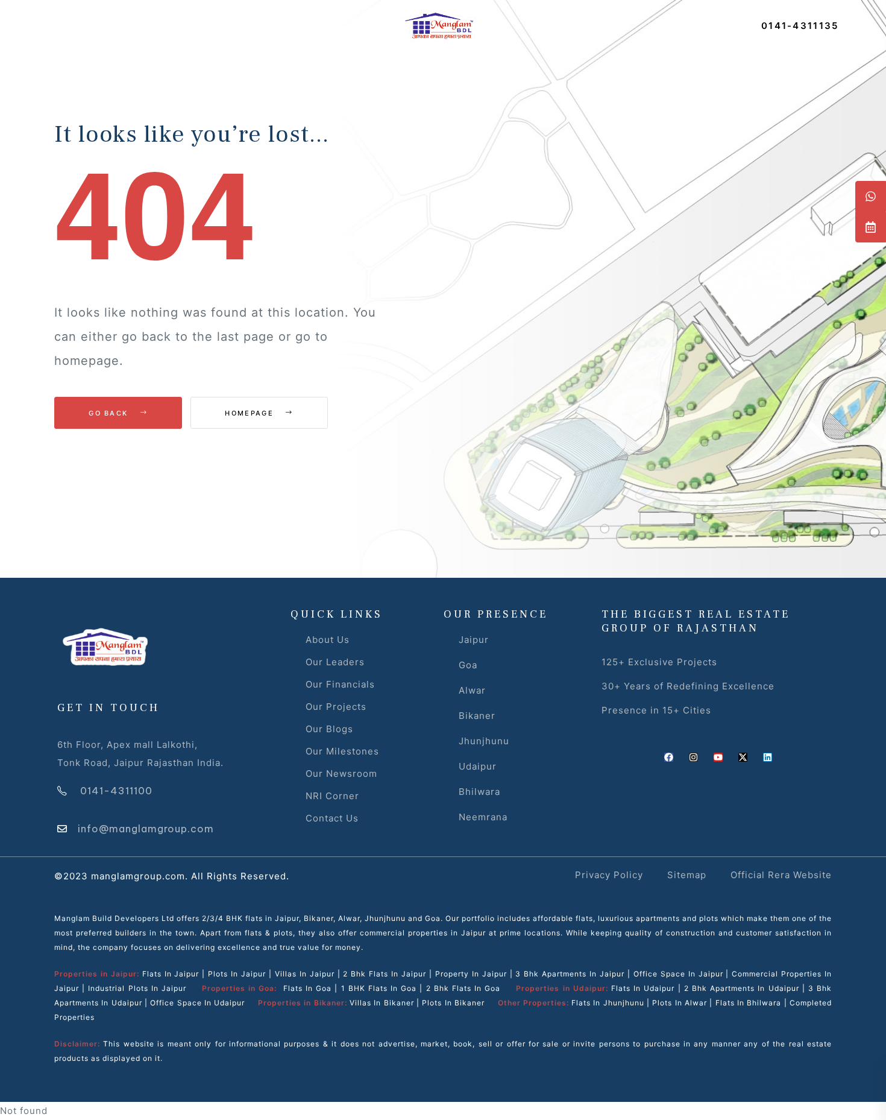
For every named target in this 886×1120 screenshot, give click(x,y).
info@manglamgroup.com (146, 829)
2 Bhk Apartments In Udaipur (741, 988)
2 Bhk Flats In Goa (463, 988)
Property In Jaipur (471, 973)
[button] (800, 25)
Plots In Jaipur (237, 973)
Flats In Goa (307, 988)
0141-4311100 (116, 791)
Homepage (251, 413)
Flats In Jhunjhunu (607, 1002)
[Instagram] (693, 757)
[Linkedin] (767, 757)
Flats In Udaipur (642, 988)
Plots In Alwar (679, 1002)
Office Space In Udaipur (197, 1002)
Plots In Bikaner (453, 1002)
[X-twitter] (742, 757)
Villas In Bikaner (382, 1002)
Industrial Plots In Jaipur (137, 988)
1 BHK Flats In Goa (379, 988)
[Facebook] (668, 757)
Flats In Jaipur (171, 973)
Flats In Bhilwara (748, 1002)
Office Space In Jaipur (678, 973)
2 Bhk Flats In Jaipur (384, 973)
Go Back (110, 413)
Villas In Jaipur (305, 973)
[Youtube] (718, 757)
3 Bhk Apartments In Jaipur (568, 973)
